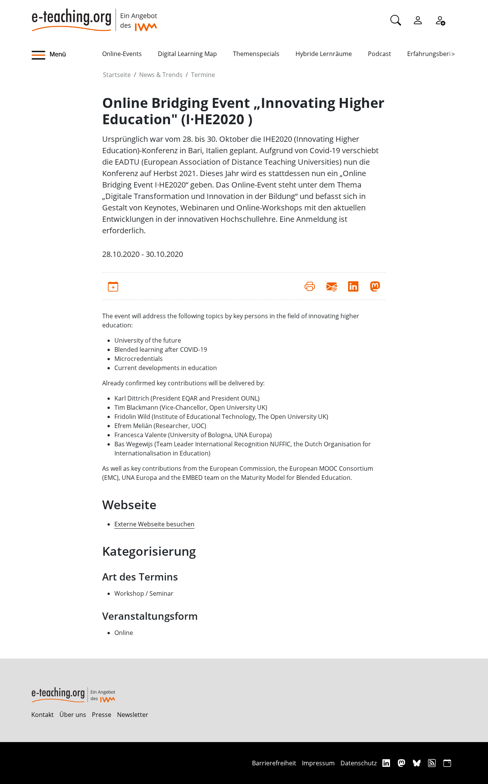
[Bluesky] (417, 763)
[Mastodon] (402, 763)
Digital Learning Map (187, 54)
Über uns (72, 714)
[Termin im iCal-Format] (113, 286)
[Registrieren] (440, 20)
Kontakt (42, 714)
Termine (203, 75)
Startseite (117, 75)
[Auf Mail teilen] (331, 286)
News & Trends (161, 75)
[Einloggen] (418, 20)
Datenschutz (358, 763)
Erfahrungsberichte (435, 54)
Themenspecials (256, 54)
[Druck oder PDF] (310, 286)
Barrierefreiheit (274, 763)
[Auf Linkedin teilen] (353, 286)
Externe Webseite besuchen (154, 524)
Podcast (379, 54)
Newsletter (132, 714)
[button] (66, 55)
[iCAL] (447, 763)
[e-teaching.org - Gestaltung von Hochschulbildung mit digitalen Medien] (94, 15)
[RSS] (433, 763)
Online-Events (122, 54)
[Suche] (395, 20)
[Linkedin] (387, 763)
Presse (101, 714)
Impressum (318, 763)
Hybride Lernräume (323, 54)
